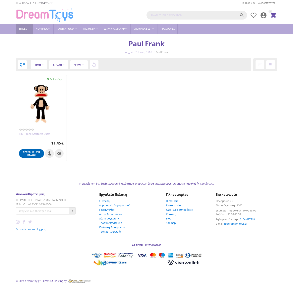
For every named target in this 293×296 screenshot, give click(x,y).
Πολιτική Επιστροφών (112, 227)
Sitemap (171, 223)
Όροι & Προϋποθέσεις (179, 209)
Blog (168, 218)
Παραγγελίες (106, 209)
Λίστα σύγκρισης (109, 218)
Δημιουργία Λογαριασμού (114, 205)
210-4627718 (247, 219)
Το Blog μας (248, 3)
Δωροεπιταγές (266, 3)
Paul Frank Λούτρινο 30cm (34, 134)
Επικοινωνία (173, 205)
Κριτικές (171, 214)
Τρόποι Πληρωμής (110, 231)
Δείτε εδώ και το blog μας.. (31, 229)
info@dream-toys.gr (235, 223)
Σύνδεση (104, 201)
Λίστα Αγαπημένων (110, 214)
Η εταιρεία (172, 201)
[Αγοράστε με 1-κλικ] (49, 153)
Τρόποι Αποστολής (110, 223)
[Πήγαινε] (72, 210)
